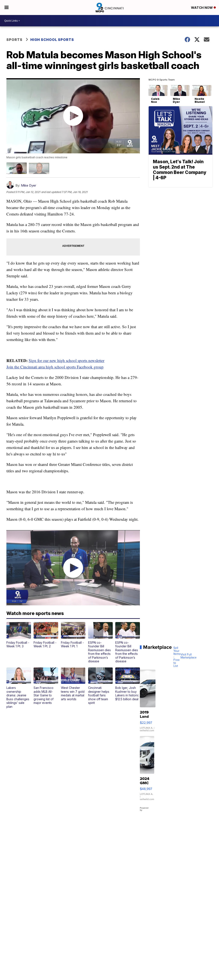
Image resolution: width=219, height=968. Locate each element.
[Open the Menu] (6, 7)
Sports (14, 39)
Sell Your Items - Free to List (177, 656)
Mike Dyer (28, 185)
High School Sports (52, 39)
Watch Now (202, 8)
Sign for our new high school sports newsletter (66, 360)
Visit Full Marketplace (189, 656)
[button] (18, 635)
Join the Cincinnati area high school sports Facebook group (55, 367)
